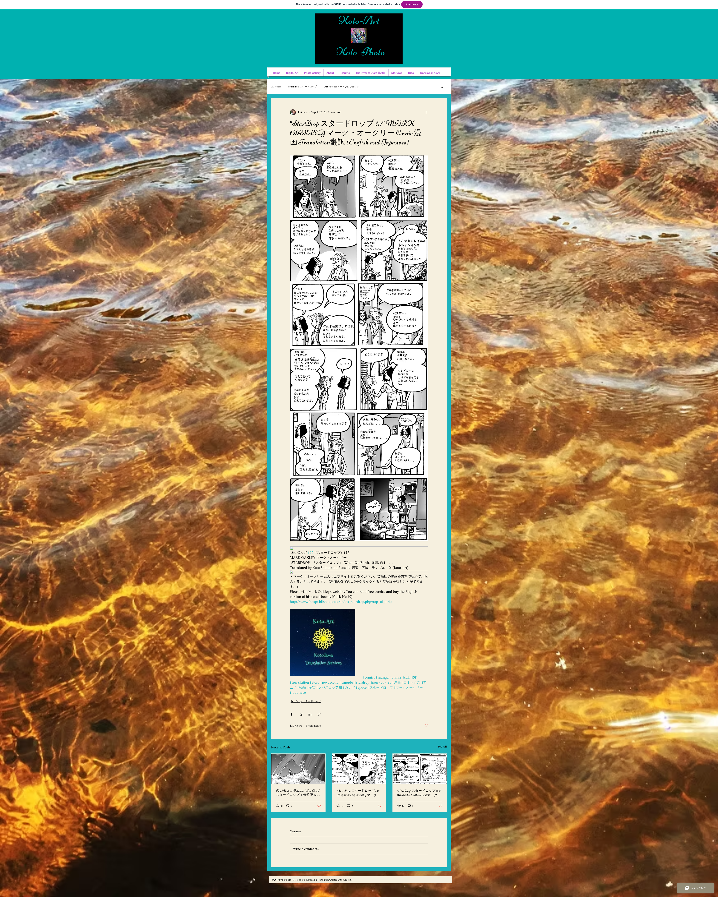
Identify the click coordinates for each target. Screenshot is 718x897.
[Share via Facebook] (291, 714)
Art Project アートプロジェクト (341, 86)
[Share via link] (319, 714)
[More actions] (426, 112)
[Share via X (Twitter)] (301, 714)
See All (442, 746)
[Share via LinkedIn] (310, 714)
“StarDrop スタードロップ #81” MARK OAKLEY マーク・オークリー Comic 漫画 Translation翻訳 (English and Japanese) (358, 793)
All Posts (276, 86)
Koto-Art (359, 20)
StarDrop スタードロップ (302, 86)
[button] (442, 86)
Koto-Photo (360, 51)
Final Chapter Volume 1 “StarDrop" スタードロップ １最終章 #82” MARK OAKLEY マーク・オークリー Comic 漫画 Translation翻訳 (298, 792)
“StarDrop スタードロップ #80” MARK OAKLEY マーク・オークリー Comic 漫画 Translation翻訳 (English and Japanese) (419, 793)
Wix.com (347, 879)
